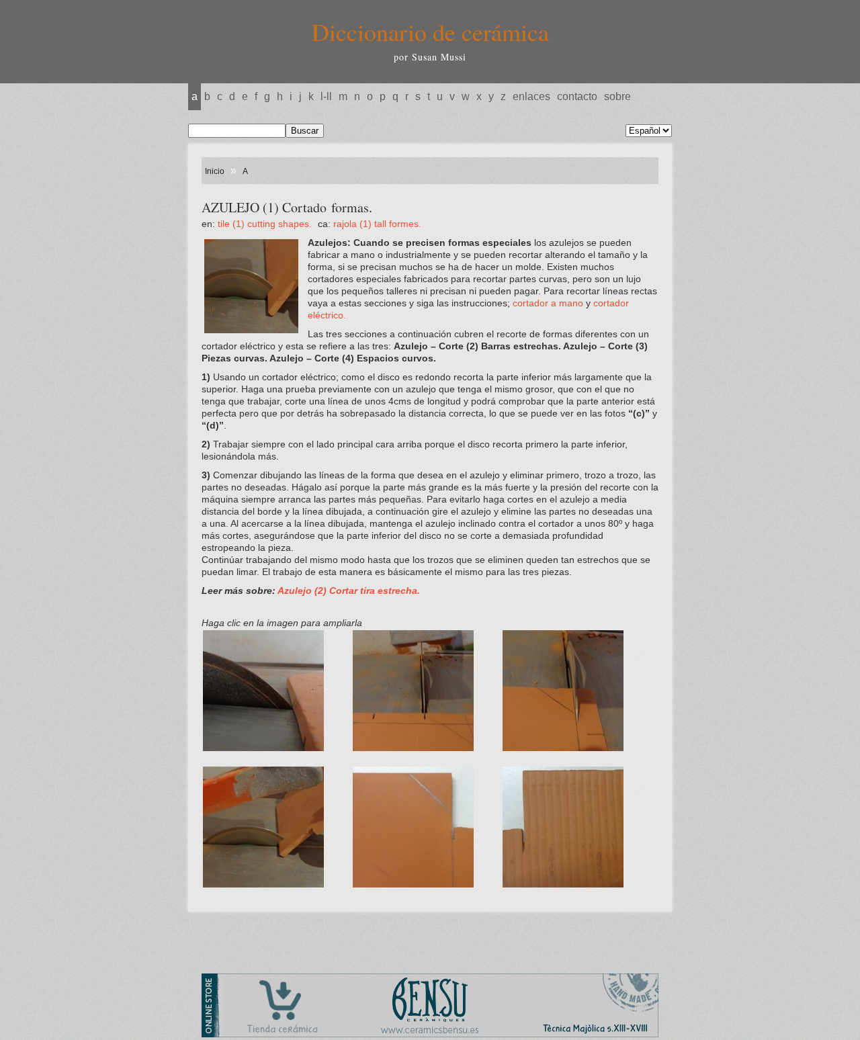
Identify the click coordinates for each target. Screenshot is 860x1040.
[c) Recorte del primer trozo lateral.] (574, 759)
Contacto (577, 96)
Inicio (214, 171)
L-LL (326, 96)
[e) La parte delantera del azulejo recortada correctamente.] (425, 895)
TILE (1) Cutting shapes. (266, 223)
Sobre (617, 96)
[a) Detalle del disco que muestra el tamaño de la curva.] (275, 759)
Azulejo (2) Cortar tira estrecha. (348, 590)
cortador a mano (548, 303)
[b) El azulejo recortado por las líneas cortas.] (425, 759)
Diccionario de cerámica (430, 31)
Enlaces (531, 96)
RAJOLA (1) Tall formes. (377, 223)
